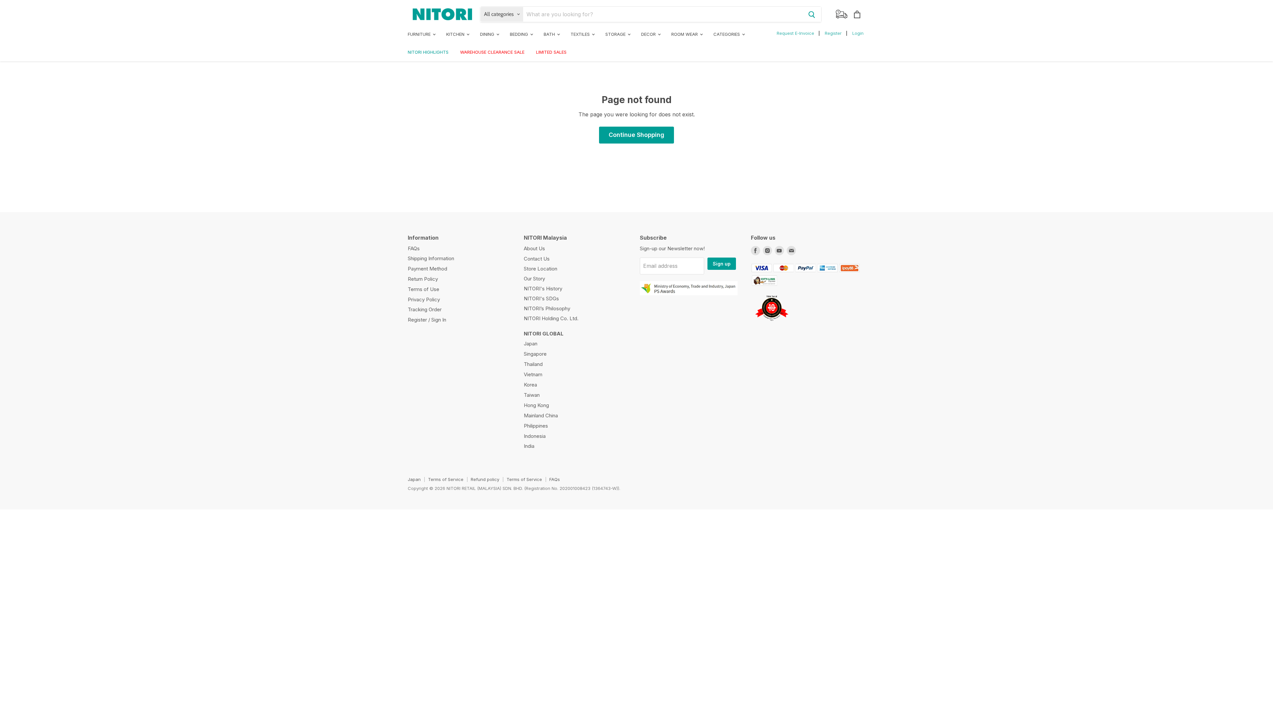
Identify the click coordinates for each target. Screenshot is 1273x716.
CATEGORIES (727, 34)
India (529, 446)
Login (858, 33)
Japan (530, 343)
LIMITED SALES (551, 52)
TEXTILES (581, 34)
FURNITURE (420, 34)
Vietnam (533, 374)
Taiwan (532, 395)
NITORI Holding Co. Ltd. (551, 318)
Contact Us (537, 259)
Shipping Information (431, 258)
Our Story (534, 278)
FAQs (414, 248)
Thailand (533, 364)
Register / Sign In (427, 320)
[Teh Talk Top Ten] (771, 323)
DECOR (649, 34)
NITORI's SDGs (541, 298)
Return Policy (423, 279)
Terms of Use (423, 289)
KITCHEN (456, 34)
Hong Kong (536, 405)
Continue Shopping (636, 134)
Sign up (722, 264)
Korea (530, 385)
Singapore (535, 354)
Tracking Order (425, 309)
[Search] (812, 14)
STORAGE (616, 34)
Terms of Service (445, 479)
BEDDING (519, 34)
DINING (488, 34)
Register (833, 33)
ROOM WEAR (685, 34)
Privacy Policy (424, 299)
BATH (550, 34)
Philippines (536, 426)
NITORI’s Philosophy (547, 308)
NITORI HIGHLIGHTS (428, 52)
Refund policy (485, 479)
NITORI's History (543, 288)
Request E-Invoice (795, 33)
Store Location (540, 269)
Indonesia (535, 436)
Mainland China (541, 415)
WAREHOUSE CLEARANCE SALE (492, 52)
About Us (534, 248)
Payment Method (427, 269)
